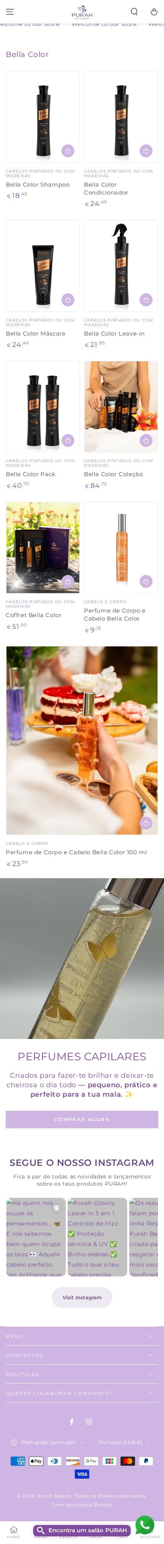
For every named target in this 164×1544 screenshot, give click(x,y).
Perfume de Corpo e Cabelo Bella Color (115, 614)
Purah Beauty (54, 1496)
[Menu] (10, 11)
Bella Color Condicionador (106, 188)
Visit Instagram (82, 1297)
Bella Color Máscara (35, 333)
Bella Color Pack (31, 474)
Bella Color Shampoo (37, 184)
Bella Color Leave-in (114, 333)
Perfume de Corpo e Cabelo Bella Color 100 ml (76, 852)
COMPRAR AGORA (82, 1119)
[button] (134, 11)
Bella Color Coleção (113, 474)
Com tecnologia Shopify (82, 1505)
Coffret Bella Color (33, 615)
